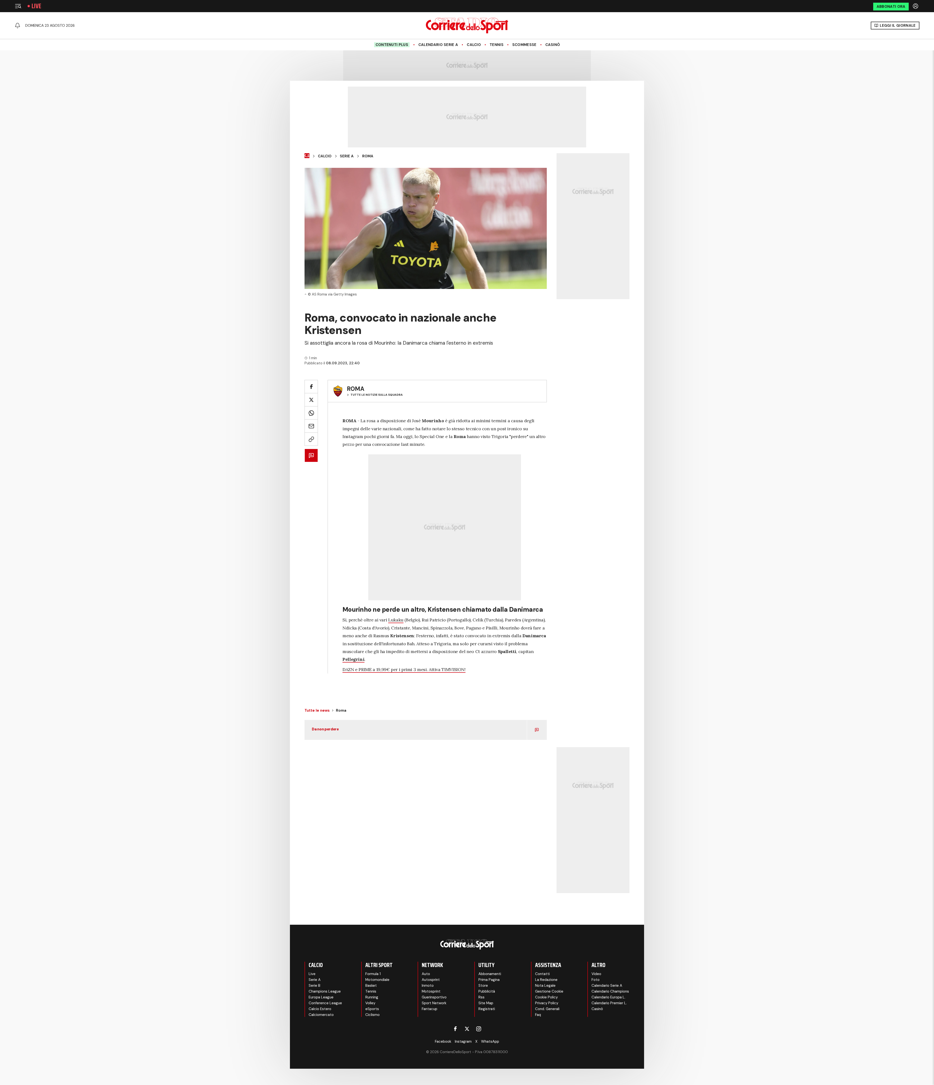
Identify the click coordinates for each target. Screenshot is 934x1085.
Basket (371, 985)
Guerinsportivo (434, 997)
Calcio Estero (320, 1008)
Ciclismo (372, 1014)
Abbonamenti (489, 973)
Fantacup (429, 1008)
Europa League (321, 997)
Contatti (542, 973)
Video (596, 973)
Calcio (474, 45)
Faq (538, 1014)
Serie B (314, 985)
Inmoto (428, 985)
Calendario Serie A (438, 45)
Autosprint (431, 979)
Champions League (325, 991)
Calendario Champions (610, 991)
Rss (481, 997)
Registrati (486, 1008)
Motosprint (431, 991)
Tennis (496, 45)
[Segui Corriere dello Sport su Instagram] (479, 1029)
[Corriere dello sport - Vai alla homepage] (467, 25)
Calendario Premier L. (609, 1003)
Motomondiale (377, 979)
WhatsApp (490, 1041)
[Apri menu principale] (18, 6)
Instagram (463, 1041)
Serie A (347, 156)
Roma (367, 156)
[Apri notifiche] (17, 25)
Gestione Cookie (549, 991)
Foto (596, 979)
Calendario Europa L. (608, 997)
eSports (372, 1008)
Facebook (443, 1041)
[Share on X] (311, 399)
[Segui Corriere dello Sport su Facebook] (455, 1029)
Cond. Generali (547, 1008)
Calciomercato (321, 1014)
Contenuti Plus (392, 44)
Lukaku (396, 620)
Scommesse (524, 45)
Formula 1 (373, 973)
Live (36, 6)
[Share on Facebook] (311, 386)
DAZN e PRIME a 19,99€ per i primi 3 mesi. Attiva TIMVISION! (404, 669)
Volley (370, 1003)
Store (483, 985)
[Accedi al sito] (916, 6)
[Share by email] (311, 426)
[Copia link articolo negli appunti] (311, 439)
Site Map (485, 1003)
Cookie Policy (546, 997)
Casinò (552, 45)
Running (371, 997)
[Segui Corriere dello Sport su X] (467, 1029)
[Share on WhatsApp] (311, 412)
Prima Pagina (489, 979)
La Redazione (546, 979)
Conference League (325, 1003)
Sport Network (434, 1003)
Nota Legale (545, 985)
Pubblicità (486, 991)
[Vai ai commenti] (311, 455)
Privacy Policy (546, 1003)
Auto (426, 973)
